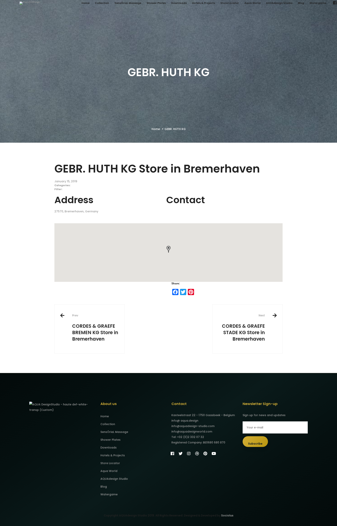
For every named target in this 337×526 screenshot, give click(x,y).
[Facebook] (172, 454)
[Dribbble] (197, 454)
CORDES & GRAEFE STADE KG (243, 327)
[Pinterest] (205, 454)
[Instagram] (188, 454)
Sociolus (227, 515)
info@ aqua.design (184, 421)
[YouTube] (214, 454)
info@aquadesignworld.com (191, 431)
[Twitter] (180, 454)
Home (156, 129)
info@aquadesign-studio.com (193, 426)
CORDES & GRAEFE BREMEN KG (95, 327)
